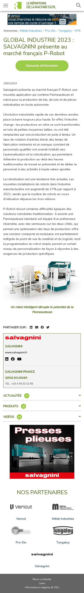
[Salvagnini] (42, 451)
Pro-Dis (50, 30)
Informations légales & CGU (42, 587)
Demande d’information (42, 66)
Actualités (15, 395)
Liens (42, 583)
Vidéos (12, 417)
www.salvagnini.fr (16, 352)
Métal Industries (31, 30)
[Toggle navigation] (5, 5)
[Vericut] (42, 19)
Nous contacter (42, 579)
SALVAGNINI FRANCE (20, 371)
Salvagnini (13, 346)
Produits (14, 406)
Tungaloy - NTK (70, 30)
